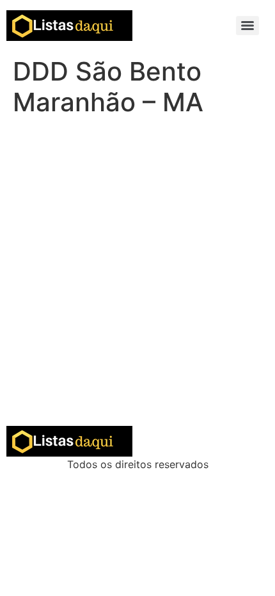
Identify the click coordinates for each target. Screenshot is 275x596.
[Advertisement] (137, 282)
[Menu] (247, 25)
